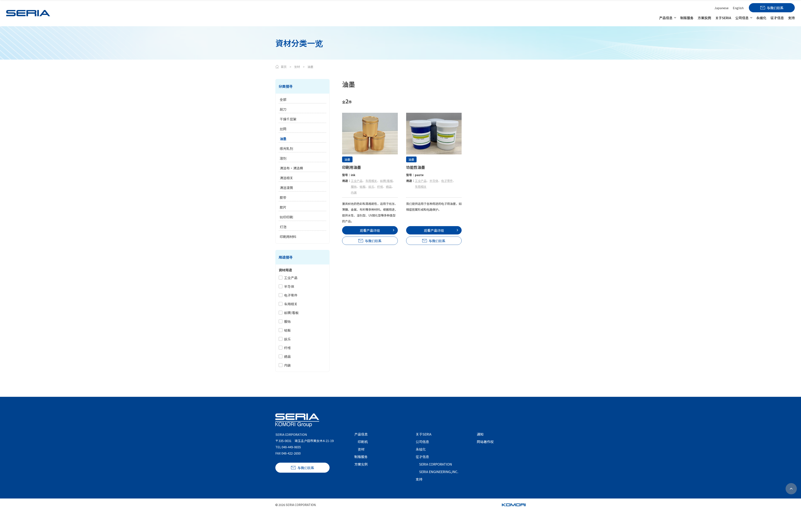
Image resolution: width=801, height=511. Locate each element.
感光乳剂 (286, 148)
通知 (480, 434)
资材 (297, 67)
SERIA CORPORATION (435, 464)
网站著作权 (485, 441)
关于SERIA (723, 17)
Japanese (721, 8)
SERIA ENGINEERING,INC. (438, 471)
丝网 (283, 128)
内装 (287, 365)
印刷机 (363, 441)
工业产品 (290, 277)
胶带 (283, 197)
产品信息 (666, 17)
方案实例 (704, 17)
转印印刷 (286, 216)
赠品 (287, 356)
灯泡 (283, 226)
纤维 (287, 347)
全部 (283, 99)
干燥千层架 (288, 118)
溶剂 (283, 158)
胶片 (283, 207)
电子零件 (290, 295)
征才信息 (777, 17)
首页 (284, 67)
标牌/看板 (291, 312)
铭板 (287, 330)
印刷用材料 (288, 236)
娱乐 (287, 338)
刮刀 (283, 109)
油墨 (283, 138)
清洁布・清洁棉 (291, 167)
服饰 (287, 321)
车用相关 (290, 303)
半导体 (289, 286)
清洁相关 (286, 177)
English (738, 8)
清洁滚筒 (286, 187)
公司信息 (742, 17)
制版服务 (687, 17)
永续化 (761, 17)
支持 (791, 17)
